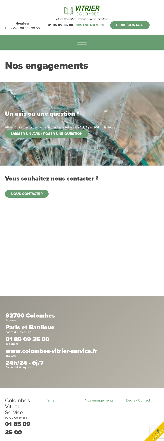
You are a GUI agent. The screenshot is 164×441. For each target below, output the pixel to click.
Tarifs (50, 400)
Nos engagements (91, 25)
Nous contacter (27, 193)
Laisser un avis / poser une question (47, 133)
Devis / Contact (138, 400)
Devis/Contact (130, 25)
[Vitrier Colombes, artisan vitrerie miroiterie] (82, 10)
